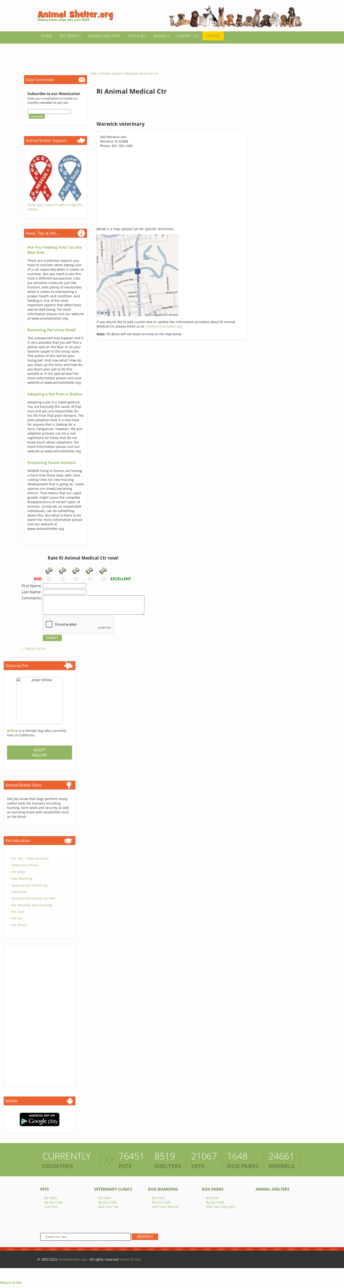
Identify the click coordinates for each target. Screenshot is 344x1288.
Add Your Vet (108, 1206)
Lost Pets (51, 1206)
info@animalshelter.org (163, 326)
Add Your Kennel (165, 1206)
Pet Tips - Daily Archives (30, 858)
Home (46, 35)
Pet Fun (17, 918)
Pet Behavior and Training (31, 905)
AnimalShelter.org (72, 1259)
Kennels (161, 35)
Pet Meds (18, 872)
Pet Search (70, 35)
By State (50, 1198)
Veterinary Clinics (25, 865)
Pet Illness (19, 925)
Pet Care (17, 911)
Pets (44, 1189)
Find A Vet (137, 35)
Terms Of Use (130, 1259)
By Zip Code (53, 1202)
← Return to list (33, 648)
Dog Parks (19, 891)
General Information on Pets (33, 898)
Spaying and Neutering (29, 885)
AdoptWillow (39, 752)
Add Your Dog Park (220, 1206)
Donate (213, 35)
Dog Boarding (22, 878)
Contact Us (188, 35)
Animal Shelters (104, 35)
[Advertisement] (172, 54)
